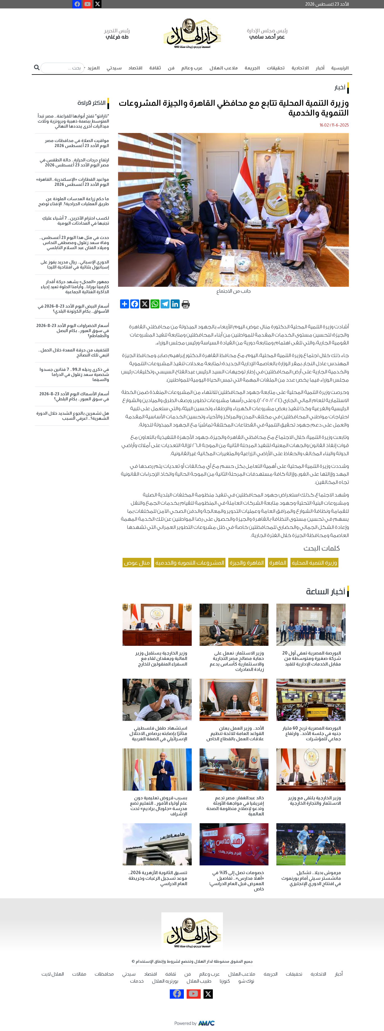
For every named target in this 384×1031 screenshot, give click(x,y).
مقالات (79, 974)
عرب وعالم (192, 68)
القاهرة (277, 563)
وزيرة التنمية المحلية (314, 563)
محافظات (104, 974)
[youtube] (87, 4)
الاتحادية (300, 68)
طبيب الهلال (199, 981)
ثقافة (155, 68)
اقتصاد (135, 68)
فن (171, 68)
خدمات (137, 981)
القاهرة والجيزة (247, 563)
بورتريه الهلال (165, 981)
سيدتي (114, 68)
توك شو (246, 981)
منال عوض (137, 563)
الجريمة (252, 68)
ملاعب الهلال (223, 68)
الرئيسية (340, 68)
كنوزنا (225, 981)
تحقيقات (276, 68)
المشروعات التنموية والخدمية (189, 563)
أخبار (320, 68)
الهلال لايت (53, 974)
